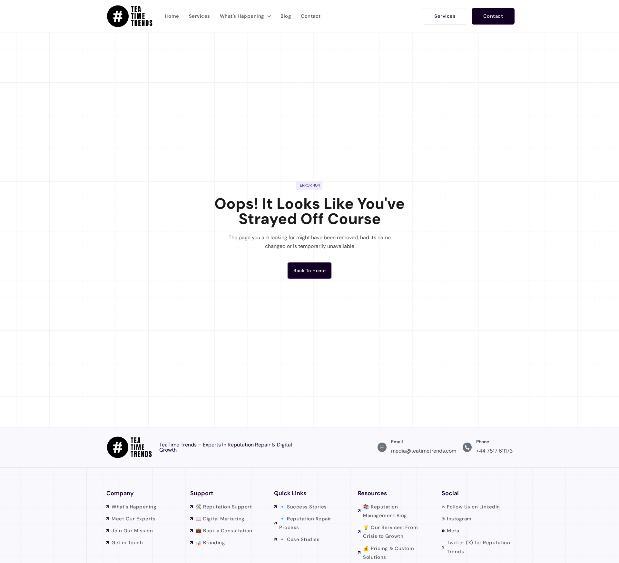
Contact (311, 16)
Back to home (309, 270)
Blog (285, 16)
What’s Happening (242, 16)
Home (172, 16)
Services (199, 16)
